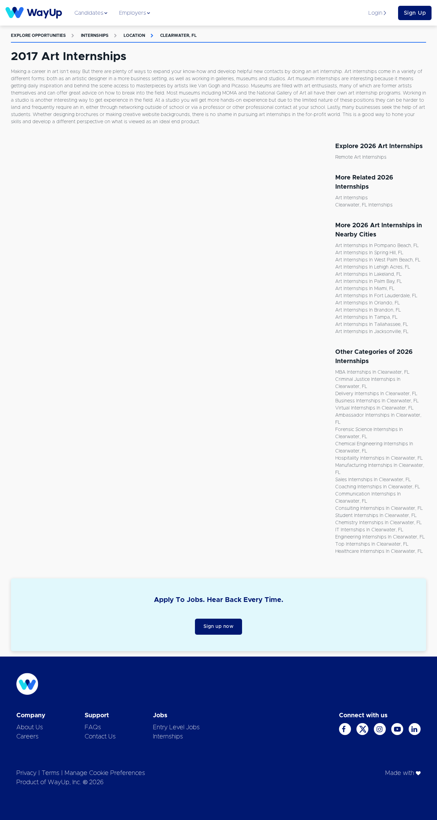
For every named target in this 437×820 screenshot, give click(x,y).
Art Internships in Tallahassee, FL (371, 324)
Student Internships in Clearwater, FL (376, 515)
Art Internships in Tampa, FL (366, 317)
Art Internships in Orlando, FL (367, 303)
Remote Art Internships (360, 157)
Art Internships (351, 198)
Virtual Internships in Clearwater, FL (374, 408)
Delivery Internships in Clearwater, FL (376, 393)
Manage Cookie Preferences (105, 773)
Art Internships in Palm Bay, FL (368, 281)
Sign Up (415, 13)
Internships (95, 35)
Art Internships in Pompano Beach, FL (377, 245)
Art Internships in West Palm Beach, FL (377, 260)
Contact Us (100, 737)
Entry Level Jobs (176, 727)
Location (134, 35)
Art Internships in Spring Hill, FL (369, 252)
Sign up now (218, 626)
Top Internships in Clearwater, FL (371, 544)
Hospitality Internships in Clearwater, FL (379, 458)
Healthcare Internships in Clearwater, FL (379, 551)
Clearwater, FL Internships (364, 205)
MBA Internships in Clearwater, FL (372, 372)
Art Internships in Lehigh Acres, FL (372, 267)
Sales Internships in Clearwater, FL (373, 479)
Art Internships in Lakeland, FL (368, 274)
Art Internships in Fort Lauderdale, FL (376, 295)
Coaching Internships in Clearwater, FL (377, 487)
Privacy (26, 773)
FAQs (93, 727)
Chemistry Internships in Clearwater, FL (378, 522)
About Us (29, 727)
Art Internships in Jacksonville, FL (371, 331)
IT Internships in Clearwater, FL (369, 530)
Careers (27, 737)
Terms (50, 773)
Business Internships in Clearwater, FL (377, 401)
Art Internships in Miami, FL (364, 288)
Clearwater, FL (178, 35)
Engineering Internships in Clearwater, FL (380, 537)
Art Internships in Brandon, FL (368, 310)
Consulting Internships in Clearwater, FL (379, 508)
